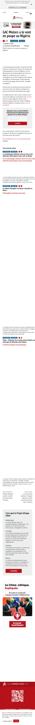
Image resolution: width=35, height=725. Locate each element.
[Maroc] (21, 186)
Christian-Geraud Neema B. (12, 45)
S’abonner (13, 571)
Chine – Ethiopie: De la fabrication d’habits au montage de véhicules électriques (19, 341)
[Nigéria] (7, 41)
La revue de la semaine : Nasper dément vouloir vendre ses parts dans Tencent (26, 498)
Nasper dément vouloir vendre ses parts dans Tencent (8, 497)
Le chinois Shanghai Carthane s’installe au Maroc (17, 189)
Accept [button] (16, 721)
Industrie (22, 41)
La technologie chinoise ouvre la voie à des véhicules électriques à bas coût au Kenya (18, 155)
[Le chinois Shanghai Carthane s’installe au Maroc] (19, 259)
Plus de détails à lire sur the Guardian (15, 139)
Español (28, 12)
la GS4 (29, 97)
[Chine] (4, 41)
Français (16, 12)
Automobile (14, 41)
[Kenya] (21, 151)
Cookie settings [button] (7, 721)
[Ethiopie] (21, 338)
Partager (26, 45)
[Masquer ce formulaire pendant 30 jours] (31, 4)
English (4, 12)
